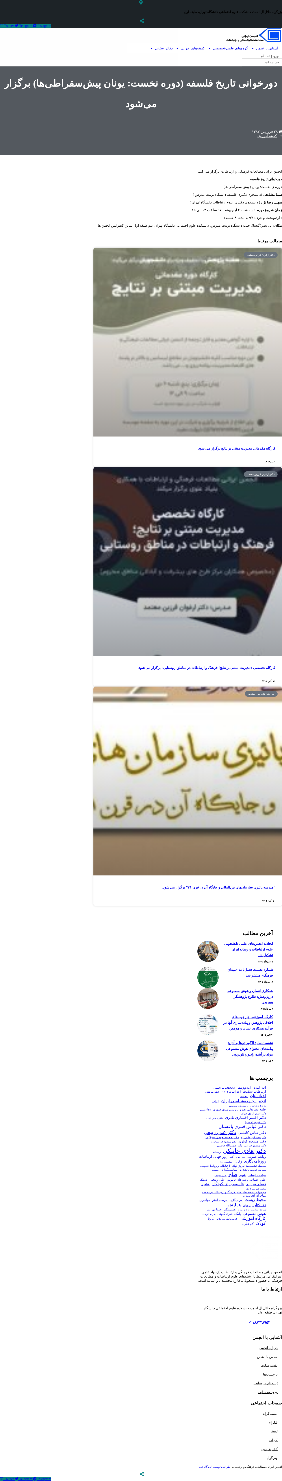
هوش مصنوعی (254, 1213)
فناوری (205, 1184)
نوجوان (246, 1205)
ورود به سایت (268, 1392)
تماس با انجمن (267, 1357)
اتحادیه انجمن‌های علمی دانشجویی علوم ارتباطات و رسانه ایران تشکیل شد (248, 949)
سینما (215, 1169)
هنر (208, 1209)
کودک (261, 1223)
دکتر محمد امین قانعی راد (253, 1137)
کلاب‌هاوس (269, 1449)
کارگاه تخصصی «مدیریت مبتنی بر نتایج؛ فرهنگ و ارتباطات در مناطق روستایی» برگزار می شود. (206, 668)
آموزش (256, 1087)
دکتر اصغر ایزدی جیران (253, 1113)
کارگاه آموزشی (252, 1218)
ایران (215, 1101)
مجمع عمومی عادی (256, 1188)
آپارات (273, 1440)
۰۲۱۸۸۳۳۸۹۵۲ (259, 1322)
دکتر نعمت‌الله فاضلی (229, 1145)
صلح (232, 1174)
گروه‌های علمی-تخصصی (230, 48)
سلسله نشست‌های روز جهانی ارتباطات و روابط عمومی (233, 1165)
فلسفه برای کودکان (228, 1184)
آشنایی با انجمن (267, 48)
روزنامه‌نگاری (255, 1161)
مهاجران (204, 1200)
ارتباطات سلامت (254, 1091)
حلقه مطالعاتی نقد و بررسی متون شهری (239, 1109)
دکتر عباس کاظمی (252, 1133)
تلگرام (273, 1422)
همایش (234, 1204)
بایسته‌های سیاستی (238, 1105)
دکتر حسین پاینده (214, 1118)
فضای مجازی (256, 1184)
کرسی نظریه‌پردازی (226, 1218)
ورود (275, 56)
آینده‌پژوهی (244, 1087)
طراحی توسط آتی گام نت (214, 1466)
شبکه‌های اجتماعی (257, 1175)
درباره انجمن (268, 1348)
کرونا (211, 1218)
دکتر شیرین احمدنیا (255, 1122)
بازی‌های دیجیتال (258, 1105)
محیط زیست (255, 1199)
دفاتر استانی (164, 48)
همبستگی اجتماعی (224, 1209)
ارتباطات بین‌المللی (224, 1087)
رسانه (217, 1152)
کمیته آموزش (267, 136)
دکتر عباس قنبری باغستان (242, 1126)
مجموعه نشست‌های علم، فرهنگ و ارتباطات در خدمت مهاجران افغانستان (234, 1194)
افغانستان (258, 1096)
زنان (238, 1161)
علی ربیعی (217, 1179)
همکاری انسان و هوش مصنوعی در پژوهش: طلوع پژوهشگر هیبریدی (250, 996)
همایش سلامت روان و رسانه (251, 1209)
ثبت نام (265, 56)
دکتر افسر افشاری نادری (245, 1117)
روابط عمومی (256, 1156)
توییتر (274, 1431)
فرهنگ (204, 1179)
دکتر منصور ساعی (255, 1145)
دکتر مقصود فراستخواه (223, 1141)
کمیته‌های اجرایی (193, 48)
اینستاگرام (270, 1413)
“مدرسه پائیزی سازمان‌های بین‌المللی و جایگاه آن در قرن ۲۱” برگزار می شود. (218, 887)
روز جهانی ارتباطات (213, 1156)
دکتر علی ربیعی (220, 1132)
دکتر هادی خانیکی (244, 1151)
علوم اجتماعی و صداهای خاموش (246, 1179)
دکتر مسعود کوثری (252, 1141)
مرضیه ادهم (220, 1200)
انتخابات (244, 1096)
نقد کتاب (259, 1205)
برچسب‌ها (270, 1374)
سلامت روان (226, 1161)
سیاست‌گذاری (229, 1169)
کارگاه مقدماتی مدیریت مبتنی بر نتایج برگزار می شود (236, 448)
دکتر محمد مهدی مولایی (222, 1137)
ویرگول (272, 1458)
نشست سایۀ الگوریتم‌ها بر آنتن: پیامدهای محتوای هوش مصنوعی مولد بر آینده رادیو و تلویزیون (249, 1048)
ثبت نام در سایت (266, 1383)
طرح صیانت (220, 1175)
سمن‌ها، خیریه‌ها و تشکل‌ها (252, 1170)
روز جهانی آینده (237, 1156)
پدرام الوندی (208, 1214)
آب (264, 1087)
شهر (242, 1175)
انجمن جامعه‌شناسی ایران (243, 1101)
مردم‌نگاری (236, 1200)
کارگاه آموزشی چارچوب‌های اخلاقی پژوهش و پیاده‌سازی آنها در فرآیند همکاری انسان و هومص (248, 1022)
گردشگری (248, 1223)
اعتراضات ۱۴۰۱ (231, 1091)
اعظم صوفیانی (212, 1091)
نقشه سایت (269, 1365)
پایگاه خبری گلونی (229, 1214)
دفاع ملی (205, 1109)
